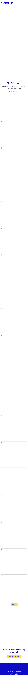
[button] (14, 604)
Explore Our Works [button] (14, 91)
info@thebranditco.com (14, 671)
